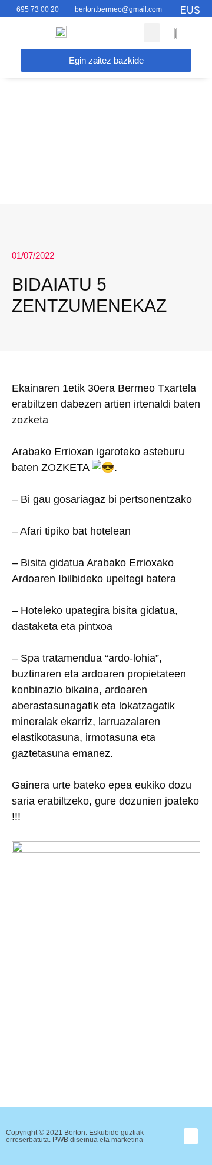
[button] (191, 1136)
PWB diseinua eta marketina (97, 1140)
